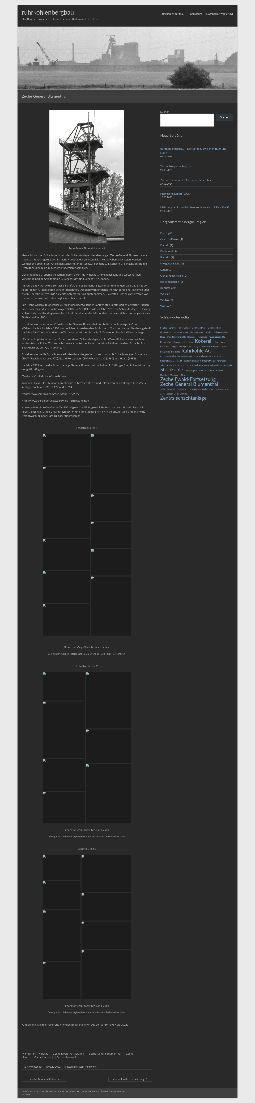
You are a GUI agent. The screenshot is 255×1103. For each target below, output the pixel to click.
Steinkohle (171, 370)
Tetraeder (219, 371)
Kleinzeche (177, 342)
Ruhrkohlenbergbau (172, 14)
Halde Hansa (165, 337)
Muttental (205, 347)
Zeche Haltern (43, 1057)
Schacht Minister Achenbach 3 (188, 361)
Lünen (164, 269)
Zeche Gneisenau (167, 389)
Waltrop (165, 300)
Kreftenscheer (34, 1067)
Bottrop (165, 233)
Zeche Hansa (207, 389)
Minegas (43, 1053)
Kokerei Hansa (219, 342)
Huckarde (191, 337)
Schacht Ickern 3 (167, 361)
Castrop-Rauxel (169, 239)
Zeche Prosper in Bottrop (175, 166)
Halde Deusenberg (220, 332)
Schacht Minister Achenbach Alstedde (203, 365)
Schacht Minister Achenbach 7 (172, 365)
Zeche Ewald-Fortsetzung (68, 1053)
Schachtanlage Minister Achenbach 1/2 (210, 356)
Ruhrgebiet (90, 1067)
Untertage (164, 375)
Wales (164, 294)
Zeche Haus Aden (221, 389)
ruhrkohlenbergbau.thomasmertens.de (176, 356)
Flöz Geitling (165, 332)
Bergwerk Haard (175, 328)
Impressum (195, 14)
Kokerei (203, 341)
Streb (201, 371)
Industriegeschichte (217, 337)
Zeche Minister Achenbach (44, 1079)
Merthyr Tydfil (185, 347)
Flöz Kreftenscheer (181, 332)
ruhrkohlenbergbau (48, 13)
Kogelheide (188, 342)
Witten (164, 306)
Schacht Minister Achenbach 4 (214, 361)
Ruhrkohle (175, 352)
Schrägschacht (226, 365)
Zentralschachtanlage (183, 398)
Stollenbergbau (191, 371)
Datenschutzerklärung (219, 14)
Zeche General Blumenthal (105, 1053)
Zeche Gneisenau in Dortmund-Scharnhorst (187, 180)
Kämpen (174, 347)
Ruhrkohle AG (196, 351)
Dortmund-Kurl (214, 328)
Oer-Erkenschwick (171, 275)
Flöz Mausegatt (196, 332)
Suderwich (209, 371)
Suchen (164, 111)
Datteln (164, 245)
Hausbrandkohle (179, 337)
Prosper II (215, 347)
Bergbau (163, 328)
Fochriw (165, 257)
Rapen (223, 347)
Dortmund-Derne (199, 328)
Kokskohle (164, 347)
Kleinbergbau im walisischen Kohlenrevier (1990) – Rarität (195, 207)
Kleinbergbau (165, 342)
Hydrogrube (202, 337)
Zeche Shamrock (66, 1057)
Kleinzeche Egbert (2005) (175, 193)
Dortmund (166, 251)
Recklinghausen (75, 1067)
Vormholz (174, 375)
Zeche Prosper (166, 394)
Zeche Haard (181, 389)
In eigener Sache (170, 263)
